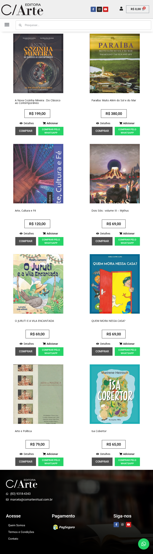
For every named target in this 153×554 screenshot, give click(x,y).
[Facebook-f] (93, 9)
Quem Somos (16, 525)
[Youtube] (105, 9)
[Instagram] (99, 9)
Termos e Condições (21, 532)
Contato (13, 538)
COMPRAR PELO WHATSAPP (51, 131)
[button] (7, 24)
